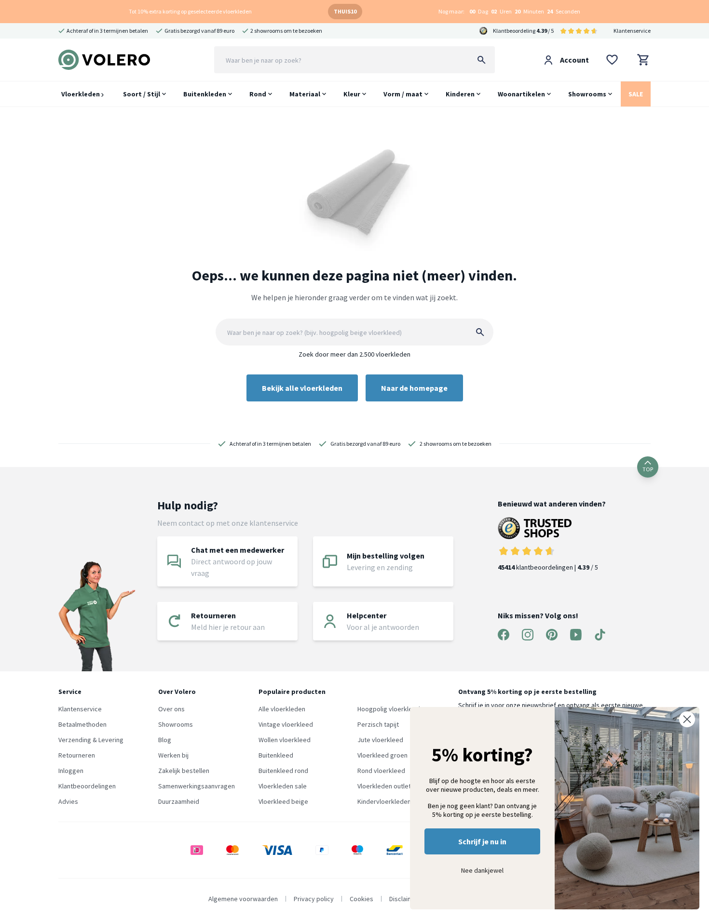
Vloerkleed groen (382, 755)
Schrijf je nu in (482, 841)
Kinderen (460, 94)
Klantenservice (632, 30)
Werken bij (173, 755)
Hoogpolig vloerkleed (388, 709)
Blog (164, 739)
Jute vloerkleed (380, 739)
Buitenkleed (276, 755)
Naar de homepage (414, 388)
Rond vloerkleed (381, 770)
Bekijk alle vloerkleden (302, 388)
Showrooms (587, 94)
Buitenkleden (204, 94)
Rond (257, 94)
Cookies (361, 898)
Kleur (351, 94)
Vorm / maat (403, 94)
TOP (647, 469)
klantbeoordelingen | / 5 (548, 567)
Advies (68, 801)
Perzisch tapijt (378, 724)
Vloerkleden (81, 94)
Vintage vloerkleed (286, 724)
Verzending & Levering (90, 739)
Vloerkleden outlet (384, 786)
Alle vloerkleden (282, 709)
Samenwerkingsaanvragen (196, 786)
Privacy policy (314, 898)
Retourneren (76, 755)
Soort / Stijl (141, 94)
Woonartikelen (521, 94)
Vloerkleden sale (283, 786)
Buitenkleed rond (283, 770)
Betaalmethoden (82, 724)
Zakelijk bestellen (183, 770)
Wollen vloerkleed (285, 739)
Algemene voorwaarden (243, 898)
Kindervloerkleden (384, 801)
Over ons (171, 709)
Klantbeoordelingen (87, 786)
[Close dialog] (687, 719)
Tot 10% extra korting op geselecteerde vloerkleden (190, 11)
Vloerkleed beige (283, 801)
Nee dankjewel (482, 870)
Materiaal (304, 94)
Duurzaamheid (178, 801)
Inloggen (70, 770)
